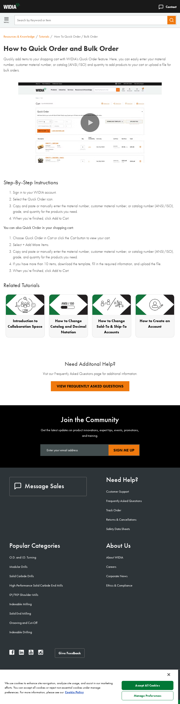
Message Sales (44, 486)
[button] (90, 122)
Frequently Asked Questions (124, 501)
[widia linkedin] (21, 653)
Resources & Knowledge (19, 36)
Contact (171, 7)
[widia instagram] (40, 653)
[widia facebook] (11, 653)
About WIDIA (114, 557)
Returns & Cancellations (121, 519)
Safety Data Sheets (118, 529)
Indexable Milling (20, 604)
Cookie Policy (74, 692)
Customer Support (117, 491)
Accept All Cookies (147, 685)
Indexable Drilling (20, 632)
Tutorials (44, 36)
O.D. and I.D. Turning (22, 557)
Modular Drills (18, 567)
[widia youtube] (31, 653)
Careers (111, 567)
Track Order (113, 510)
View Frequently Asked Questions (90, 386)
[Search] (171, 20)
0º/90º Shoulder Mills (23, 595)
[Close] (168, 674)
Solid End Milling (20, 613)
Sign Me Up (123, 450)
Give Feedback (70, 653)
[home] (10, 7)
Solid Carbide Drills (21, 576)
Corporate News (117, 576)
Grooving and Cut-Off (23, 623)
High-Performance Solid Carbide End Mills (36, 585)
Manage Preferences (147, 696)
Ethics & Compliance (119, 585)
